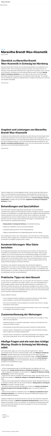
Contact (4, 417)
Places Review (5, 2)
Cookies (4, 414)
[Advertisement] (25, 26)
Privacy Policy (5, 416)
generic (3, 49)
